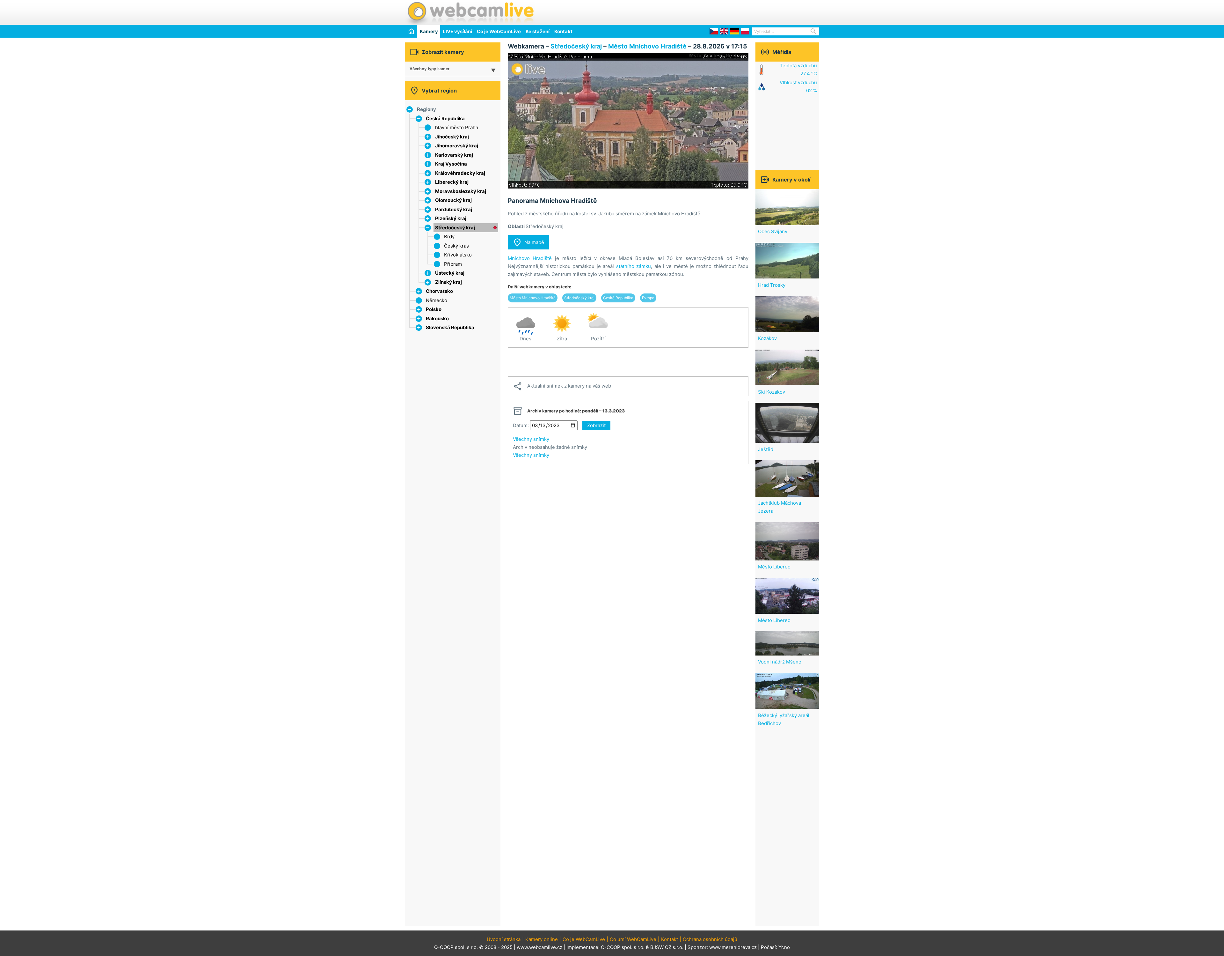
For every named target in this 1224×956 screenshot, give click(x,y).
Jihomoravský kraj (456, 146)
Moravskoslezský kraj (460, 191)
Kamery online (541, 939)
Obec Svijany (772, 231)
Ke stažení (538, 31)
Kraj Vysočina (451, 164)
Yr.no (784, 947)
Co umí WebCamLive (633, 939)
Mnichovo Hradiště (530, 258)
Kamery (429, 31)
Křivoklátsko (458, 255)
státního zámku (633, 266)
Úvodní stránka (504, 939)
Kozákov (767, 338)
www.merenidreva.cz (733, 947)
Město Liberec (774, 567)
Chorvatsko (439, 291)
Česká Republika (445, 118)
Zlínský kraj (448, 282)
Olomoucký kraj (453, 200)
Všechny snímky (531, 439)
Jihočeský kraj (452, 137)
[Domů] (411, 31)
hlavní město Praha (456, 127)
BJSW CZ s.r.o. (666, 947)
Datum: (521, 425)
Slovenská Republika (450, 327)
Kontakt (563, 31)
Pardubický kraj (453, 209)
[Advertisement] (744, 11)
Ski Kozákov (771, 392)
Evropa (648, 297)
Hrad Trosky (771, 285)
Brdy (449, 236)
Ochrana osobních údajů (710, 939)
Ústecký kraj (449, 273)
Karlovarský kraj (454, 155)
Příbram (453, 264)
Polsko (433, 309)
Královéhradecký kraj (460, 173)
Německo (436, 300)
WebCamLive (470, 12)
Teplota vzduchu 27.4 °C (798, 70)
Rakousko (437, 318)
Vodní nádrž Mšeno (779, 662)
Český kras (456, 246)
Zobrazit (596, 425)
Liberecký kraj (452, 182)
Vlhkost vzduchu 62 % (798, 86)
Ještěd (765, 449)
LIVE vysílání (457, 31)
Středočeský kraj (455, 228)
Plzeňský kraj (450, 218)
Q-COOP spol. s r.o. (623, 947)
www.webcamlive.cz (539, 947)
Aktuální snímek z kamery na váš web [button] (562, 386)
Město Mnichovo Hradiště (647, 46)
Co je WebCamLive (499, 31)
